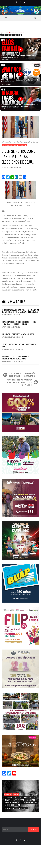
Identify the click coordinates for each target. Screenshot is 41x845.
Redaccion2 (6, 315)
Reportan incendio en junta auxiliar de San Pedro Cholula (20, 345)
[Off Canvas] (6, 18)
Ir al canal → (36, 35)
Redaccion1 (8, 167)
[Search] (35, 18)
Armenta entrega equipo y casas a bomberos (18, 334)
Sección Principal (20, 145)
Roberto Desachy (8, 337)
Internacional (7, 145)
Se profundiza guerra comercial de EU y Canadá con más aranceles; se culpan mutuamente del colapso (20, 311)
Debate (16, 794)
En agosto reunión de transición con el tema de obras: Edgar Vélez (22, 374)
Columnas (8, 794)
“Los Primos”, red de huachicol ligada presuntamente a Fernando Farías (15, 357)
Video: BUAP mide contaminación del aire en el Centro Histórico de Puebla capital (19, 382)
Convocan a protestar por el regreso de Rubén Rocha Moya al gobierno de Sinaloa (19, 323)
